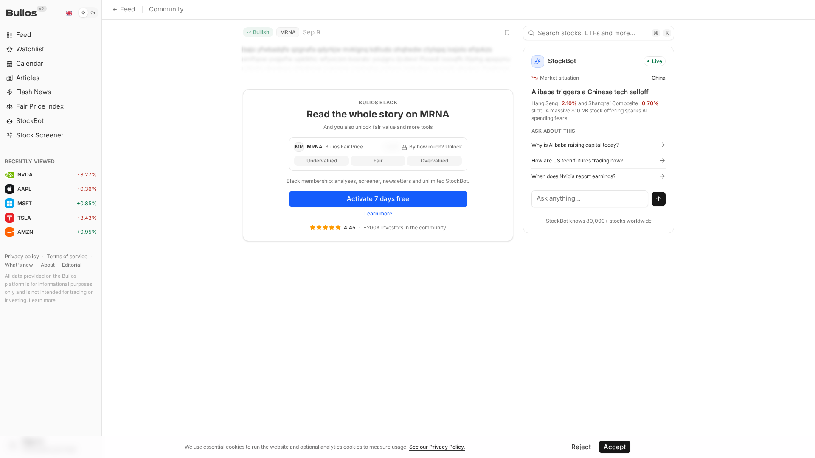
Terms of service (67, 256)
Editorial (72, 265)
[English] (68, 12)
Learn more (42, 300)
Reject (581, 447)
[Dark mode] (88, 12)
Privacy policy (22, 256)
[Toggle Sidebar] (101, 229)
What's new (19, 265)
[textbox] (590, 198)
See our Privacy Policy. (437, 447)
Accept (615, 447)
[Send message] (659, 199)
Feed (127, 9)
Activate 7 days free (378, 199)
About (48, 265)
